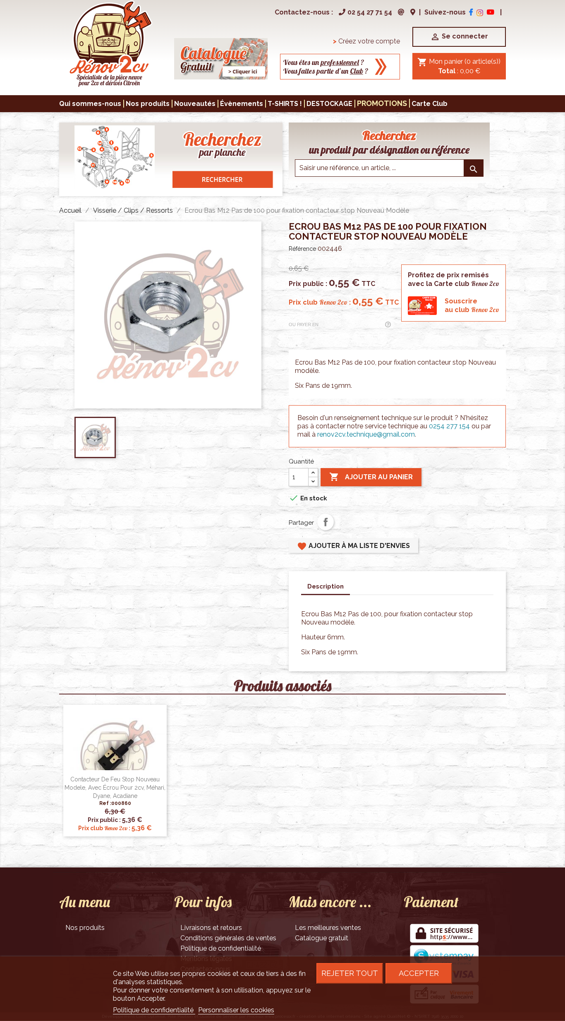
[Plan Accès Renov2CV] (412, 12)
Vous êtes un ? (323, 62)
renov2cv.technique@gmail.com (366, 434)
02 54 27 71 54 (369, 12)
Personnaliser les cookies (236, 1010)
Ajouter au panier (371, 477)
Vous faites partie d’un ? (326, 71)
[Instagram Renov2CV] (479, 12)
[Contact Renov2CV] (401, 12)
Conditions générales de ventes (228, 938)
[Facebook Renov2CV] (471, 12)
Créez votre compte (366, 41)
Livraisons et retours (211, 928)
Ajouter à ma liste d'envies (353, 546)
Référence (302, 248)
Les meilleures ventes (328, 928)
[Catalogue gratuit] (221, 58)
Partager (325, 522)
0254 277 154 (449, 426)
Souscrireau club (472, 305)
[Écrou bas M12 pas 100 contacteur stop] (110, 43)
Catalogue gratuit (321, 938)
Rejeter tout (349, 973)
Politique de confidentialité (220, 948)
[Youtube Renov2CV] (490, 12)
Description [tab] (325, 586)
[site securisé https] (444, 934)
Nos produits (85, 928)
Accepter (419, 973)
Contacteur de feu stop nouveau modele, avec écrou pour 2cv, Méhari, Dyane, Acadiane (115, 787)
